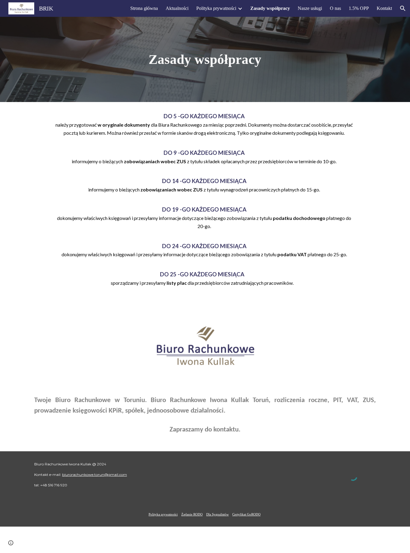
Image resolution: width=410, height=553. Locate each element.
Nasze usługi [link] (310, 8)
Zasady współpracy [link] (270, 8)
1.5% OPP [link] (359, 8)
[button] (403, 8)
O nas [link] (335, 8)
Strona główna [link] (144, 8)
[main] (205, 59)
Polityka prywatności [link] (216, 8)
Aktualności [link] (177, 8)
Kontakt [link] (384, 8)
